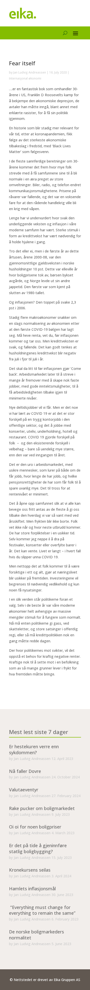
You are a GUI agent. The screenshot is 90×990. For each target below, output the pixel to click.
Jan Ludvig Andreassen (29, 72)
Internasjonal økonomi (25, 78)
